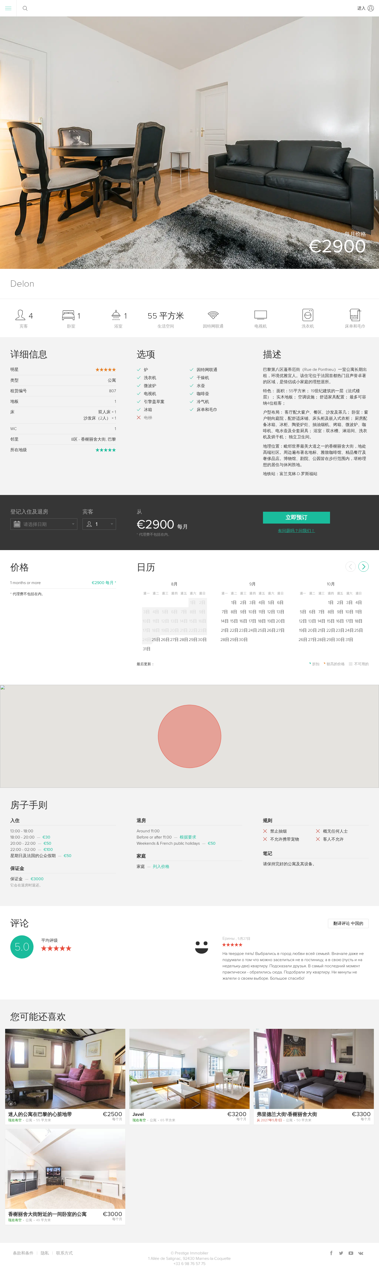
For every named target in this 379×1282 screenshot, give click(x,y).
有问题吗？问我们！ (296, 530)
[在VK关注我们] (361, 1253)
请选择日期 (35, 524)
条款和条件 (23, 1253)
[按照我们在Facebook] (331, 1253)
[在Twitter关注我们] (341, 1253)
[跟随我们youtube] (351, 1253)
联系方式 (64, 1253)
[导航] (8, 8)
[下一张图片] (119, 1068)
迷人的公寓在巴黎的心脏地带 (40, 1114)
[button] (368, 142)
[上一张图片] (11, 1068)
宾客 (88, 512)
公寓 (29, 1120)
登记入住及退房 (29, 512)
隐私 (45, 1253)
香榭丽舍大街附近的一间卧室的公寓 (47, 1214)
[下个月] (363, 566)
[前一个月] (350, 566)
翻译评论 (348, 923)
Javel (138, 1114)
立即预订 (296, 517)
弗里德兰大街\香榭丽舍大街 (287, 1114)
